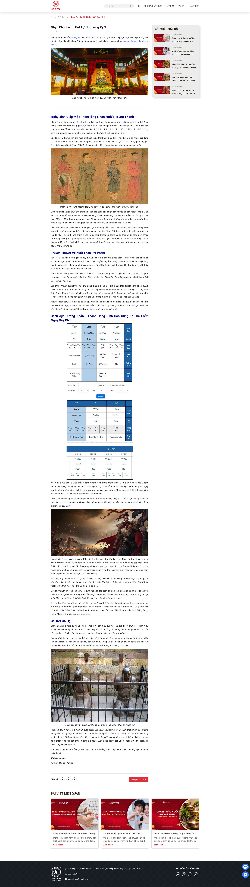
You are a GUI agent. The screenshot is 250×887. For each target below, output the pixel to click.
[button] (170, 6)
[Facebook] (68, 779)
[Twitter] (74, 779)
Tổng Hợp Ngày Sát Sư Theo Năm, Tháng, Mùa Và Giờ (74, 833)
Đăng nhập (194, 6)
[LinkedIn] (62, 779)
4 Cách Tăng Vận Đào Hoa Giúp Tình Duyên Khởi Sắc (121, 833)
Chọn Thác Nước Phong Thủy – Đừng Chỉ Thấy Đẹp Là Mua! (174, 833)
